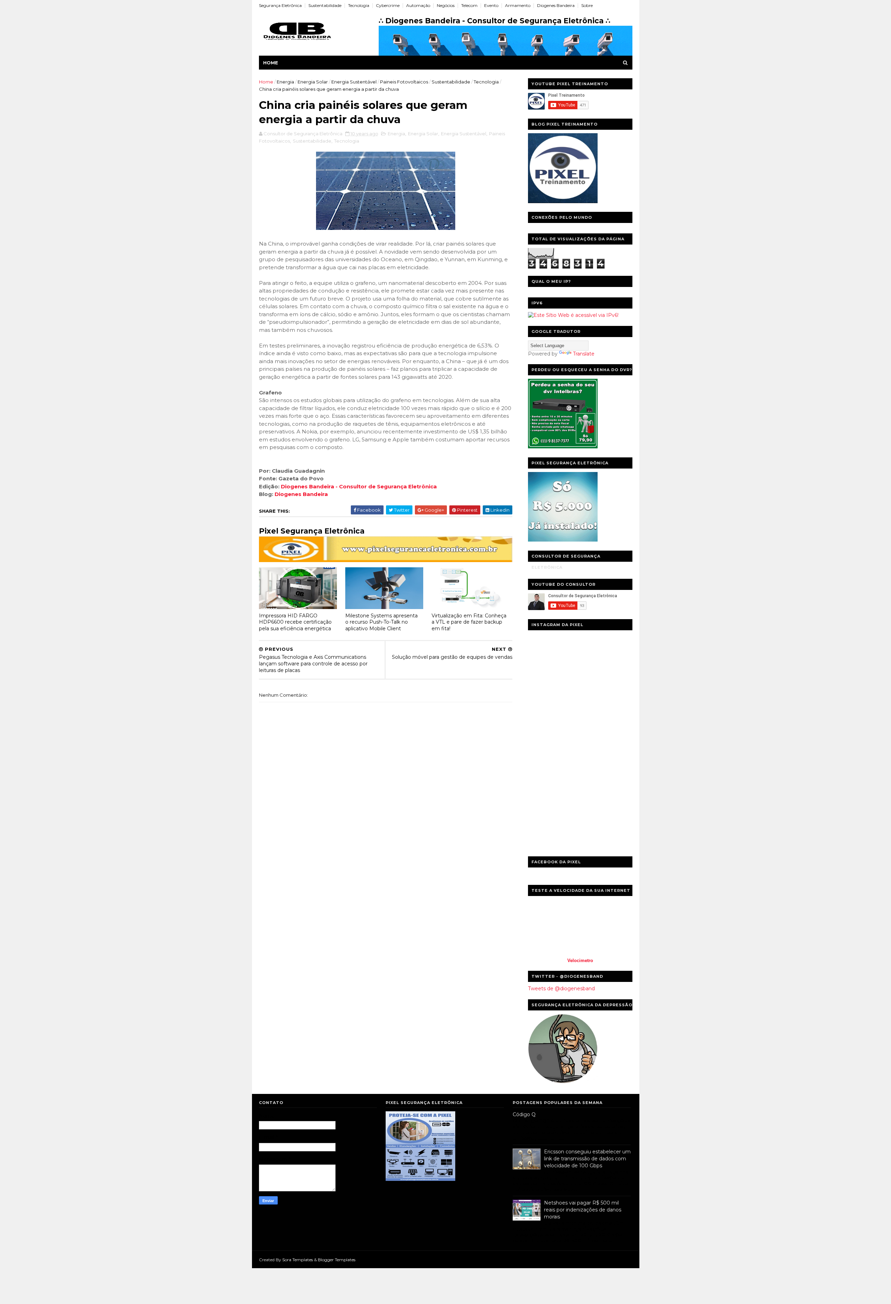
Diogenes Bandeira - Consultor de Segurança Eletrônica (359, 486)
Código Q (524, 1114)
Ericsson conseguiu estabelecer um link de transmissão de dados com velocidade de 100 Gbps (587, 1158)
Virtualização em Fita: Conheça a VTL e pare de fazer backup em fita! (469, 622)
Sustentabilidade (324, 5)
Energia (285, 82)
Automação (418, 5)
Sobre (587, 5)
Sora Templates (297, 1259)
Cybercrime (388, 5)
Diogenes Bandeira (556, 5)
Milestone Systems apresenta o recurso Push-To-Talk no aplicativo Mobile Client (381, 622)
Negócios (446, 5)
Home (270, 62)
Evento (491, 5)
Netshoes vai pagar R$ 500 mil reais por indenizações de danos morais (582, 1209)
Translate (583, 354)
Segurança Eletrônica (280, 5)
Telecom (469, 5)
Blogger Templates (336, 1259)
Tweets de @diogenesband (561, 988)
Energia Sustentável (354, 82)
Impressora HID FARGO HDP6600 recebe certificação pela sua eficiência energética (295, 622)
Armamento (517, 5)
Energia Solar (313, 82)
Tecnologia (358, 5)
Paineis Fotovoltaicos (404, 82)
